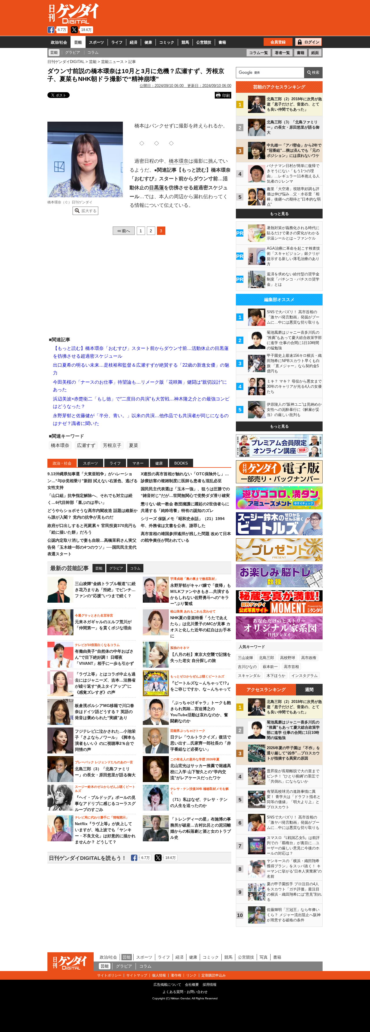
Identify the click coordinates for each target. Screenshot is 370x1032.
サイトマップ (136, 975)
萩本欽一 (270, 667)
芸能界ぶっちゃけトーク (187, 730)
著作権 (176, 975)
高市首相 (291, 667)
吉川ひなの (247, 667)
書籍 (222, 42)
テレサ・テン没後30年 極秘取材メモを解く (199, 791)
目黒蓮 (156, 187)
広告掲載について (167, 985)
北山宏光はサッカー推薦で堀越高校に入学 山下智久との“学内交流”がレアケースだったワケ (200, 771)
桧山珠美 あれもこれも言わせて (193, 611)
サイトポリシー (109, 975)
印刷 (226, 95)
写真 (264, 957)
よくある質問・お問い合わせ (185, 992)
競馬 (185, 42)
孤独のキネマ (179, 647)
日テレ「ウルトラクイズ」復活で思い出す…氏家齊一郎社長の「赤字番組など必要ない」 (200, 743)
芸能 (78, 42)
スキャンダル (249, 675)
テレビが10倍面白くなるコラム (97, 645)
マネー (138, 463)
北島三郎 (266, 658)
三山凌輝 (245, 658)
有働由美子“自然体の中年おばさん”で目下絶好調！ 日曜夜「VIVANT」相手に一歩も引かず (104, 657)
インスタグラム (304, 675)
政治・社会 (62, 463)
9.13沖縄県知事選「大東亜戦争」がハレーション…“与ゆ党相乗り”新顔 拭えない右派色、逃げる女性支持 (92, 481)
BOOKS (181, 463)
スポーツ (96, 42)
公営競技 (203, 42)
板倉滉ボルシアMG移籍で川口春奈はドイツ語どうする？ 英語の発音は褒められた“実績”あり (104, 711)
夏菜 (133, 445)
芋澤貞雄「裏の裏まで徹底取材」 (194, 578)
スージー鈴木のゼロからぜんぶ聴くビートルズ (105, 788)
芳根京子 (112, 445)
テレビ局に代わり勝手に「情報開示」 (102, 817)
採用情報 (210, 985)
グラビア (116, 568)
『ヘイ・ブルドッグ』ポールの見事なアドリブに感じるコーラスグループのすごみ (105, 803)
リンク (191, 975)
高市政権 (308, 658)
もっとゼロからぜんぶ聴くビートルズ (197, 676)
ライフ (117, 42)
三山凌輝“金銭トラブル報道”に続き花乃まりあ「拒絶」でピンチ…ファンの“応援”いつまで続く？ (105, 589)
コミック (166, 42)
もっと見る (279, 213)
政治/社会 (59, 42)
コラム (135, 568)
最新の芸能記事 (69, 568)
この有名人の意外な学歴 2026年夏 (194, 759)
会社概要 (192, 985)
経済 (133, 42)
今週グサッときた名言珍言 (94, 615)
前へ (123, 231)
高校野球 (287, 658)
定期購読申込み (213, 975)
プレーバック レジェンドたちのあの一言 (104, 762)
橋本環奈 (178, 161)
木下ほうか (276, 675)
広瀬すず (86, 445)
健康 (148, 42)
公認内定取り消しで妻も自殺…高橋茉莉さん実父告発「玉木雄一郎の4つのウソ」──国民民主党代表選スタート (91, 547)
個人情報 (159, 975)
